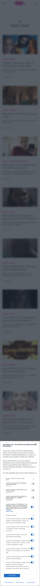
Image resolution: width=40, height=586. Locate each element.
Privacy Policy (31, 582)
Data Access (20, 582)
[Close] (36, 445)
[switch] (32, 484)
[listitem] (20, 479)
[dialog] (20, 513)
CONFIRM (12, 575)
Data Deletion (9, 582)
